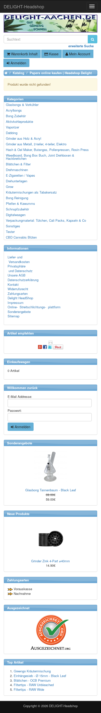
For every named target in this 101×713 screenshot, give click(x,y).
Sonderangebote (19, 311)
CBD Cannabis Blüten (21, 237)
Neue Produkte (18, 513)
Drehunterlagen (16, 181)
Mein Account (79, 53)
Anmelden (18, 62)
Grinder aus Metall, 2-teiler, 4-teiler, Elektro (36, 144)
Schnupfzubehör (17, 209)
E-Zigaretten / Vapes (20, 175)
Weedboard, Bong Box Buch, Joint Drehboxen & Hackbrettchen (40, 157)
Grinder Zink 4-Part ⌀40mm (50, 561)
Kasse (53, 53)
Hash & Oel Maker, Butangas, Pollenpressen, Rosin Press (47, 149)
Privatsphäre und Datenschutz (20, 268)
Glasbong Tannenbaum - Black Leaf (50, 490)
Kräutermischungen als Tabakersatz (31, 192)
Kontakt (13, 284)
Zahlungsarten (18, 293)
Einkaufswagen (18, 361)
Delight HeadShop (20, 298)
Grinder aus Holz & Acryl (23, 138)
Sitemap (13, 316)
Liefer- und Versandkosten (19, 259)
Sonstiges (13, 226)
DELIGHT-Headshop (63, 705)
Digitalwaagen (15, 214)
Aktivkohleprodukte (19, 121)
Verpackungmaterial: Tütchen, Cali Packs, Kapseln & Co (46, 220)
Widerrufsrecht (18, 289)
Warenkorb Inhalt (24, 53)
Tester (10, 231)
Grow (9, 186)
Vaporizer (12, 127)
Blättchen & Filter (18, 164)
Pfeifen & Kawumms (20, 203)
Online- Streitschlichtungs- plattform (34, 307)
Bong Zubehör (16, 116)
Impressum (16, 302)
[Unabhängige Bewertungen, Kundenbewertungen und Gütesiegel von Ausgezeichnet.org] (50, 632)
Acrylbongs (14, 110)
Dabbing (11, 132)
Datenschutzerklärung (23, 279)
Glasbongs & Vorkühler (22, 104)
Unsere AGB (16, 275)
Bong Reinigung (17, 198)
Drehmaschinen (17, 169)
